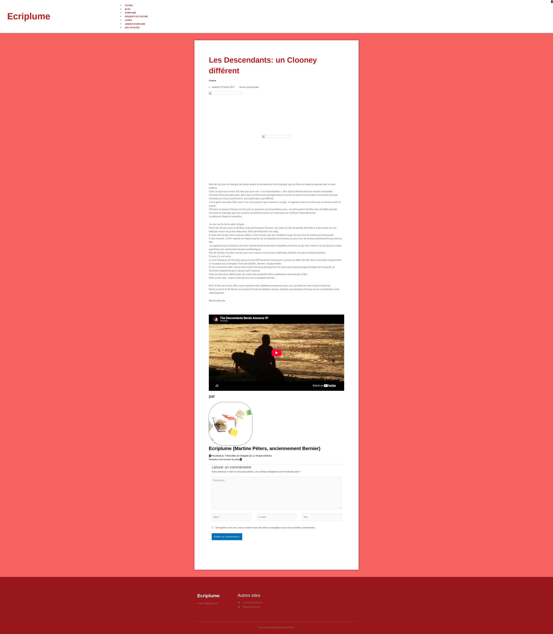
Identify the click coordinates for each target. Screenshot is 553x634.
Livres (128, 20)
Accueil (129, 5)
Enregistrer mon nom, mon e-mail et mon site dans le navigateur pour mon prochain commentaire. (266, 527)
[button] (336, 2)
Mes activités (132, 28)
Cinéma (212, 80)
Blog (127, 9)
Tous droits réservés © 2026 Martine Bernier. (276, 627)
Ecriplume (28, 16)
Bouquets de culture (136, 16)
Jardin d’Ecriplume (135, 24)
